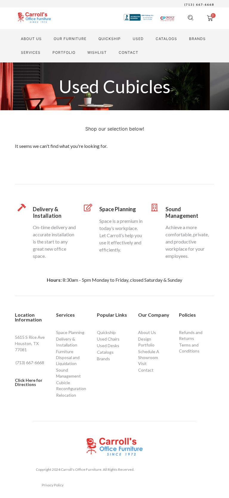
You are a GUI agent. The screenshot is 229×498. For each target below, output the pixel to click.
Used (138, 38)
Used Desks (108, 345)
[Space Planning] (88, 207)
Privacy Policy (53, 485)
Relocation (66, 395)
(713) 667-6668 (199, 4)
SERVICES (31, 52)
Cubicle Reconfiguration (71, 385)
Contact (146, 370)
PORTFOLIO (63, 52)
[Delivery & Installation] (21, 207)
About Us (31, 38)
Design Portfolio (146, 341)
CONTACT (128, 52)
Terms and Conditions (189, 347)
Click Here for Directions (28, 382)
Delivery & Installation (47, 212)
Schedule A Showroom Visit (148, 357)
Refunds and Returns (190, 335)
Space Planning (117, 209)
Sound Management (181, 212)
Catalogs (166, 38)
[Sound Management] (154, 207)
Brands (197, 38)
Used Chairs (108, 338)
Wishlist (97, 52)
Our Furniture (70, 38)
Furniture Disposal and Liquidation (68, 357)
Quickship (109, 38)
